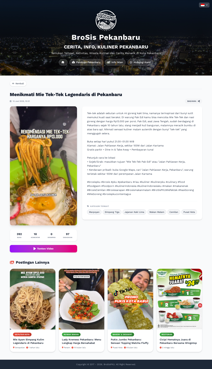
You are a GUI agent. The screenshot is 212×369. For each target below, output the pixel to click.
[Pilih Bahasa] (204, 4)
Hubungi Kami (142, 62)
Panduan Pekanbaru (87, 62)
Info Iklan (117, 62)
